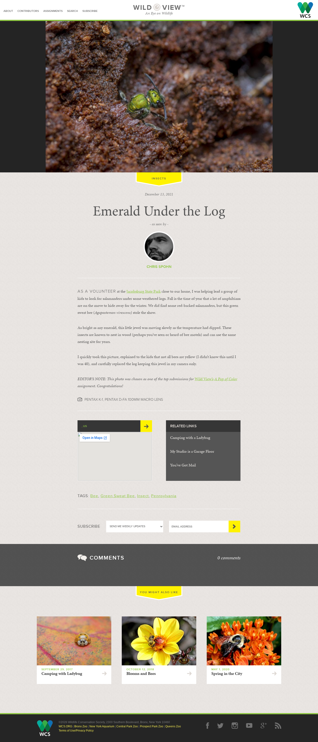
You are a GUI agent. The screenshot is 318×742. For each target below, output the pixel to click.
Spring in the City (226, 673)
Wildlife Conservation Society (305, 10)
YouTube (249, 725)
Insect (143, 495)
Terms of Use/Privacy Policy (76, 730)
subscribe (90, 11)
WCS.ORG (65, 726)
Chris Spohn (159, 267)
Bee (94, 495)
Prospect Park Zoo (151, 726)
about (8, 11)
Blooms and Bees (141, 673)
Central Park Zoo (127, 726)
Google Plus (263, 725)
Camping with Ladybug (61, 673)
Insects (159, 178)
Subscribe (234, 526)
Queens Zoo (173, 726)
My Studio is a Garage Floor (192, 451)
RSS (278, 725)
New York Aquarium (101, 726)
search (72, 11)
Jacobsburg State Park (143, 291)
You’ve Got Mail (183, 465)
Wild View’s (204, 379)
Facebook (207, 725)
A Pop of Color (225, 379)
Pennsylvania (163, 495)
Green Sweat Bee (118, 495)
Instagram (235, 725)
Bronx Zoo (80, 726)
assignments (53, 11)
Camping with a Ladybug (190, 437)
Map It (146, 426)
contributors (28, 11)
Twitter (220, 725)
